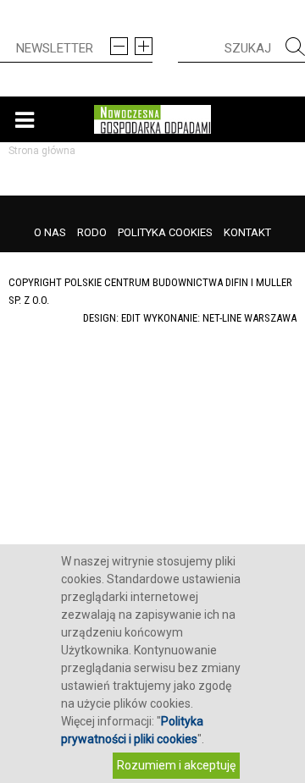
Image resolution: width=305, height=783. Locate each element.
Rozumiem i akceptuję (176, 765)
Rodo (92, 232)
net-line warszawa (249, 318)
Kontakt (247, 232)
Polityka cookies (165, 232)
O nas (50, 232)
